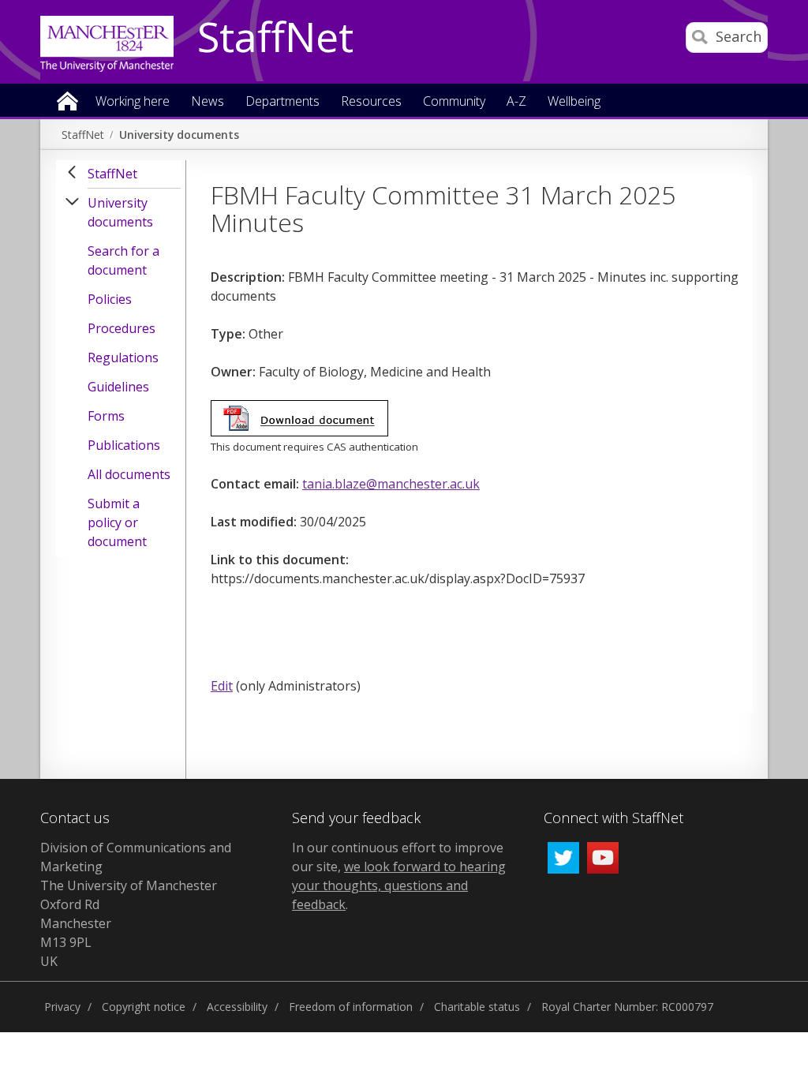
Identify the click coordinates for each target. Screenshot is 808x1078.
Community (454, 102)
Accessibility (237, 1006)
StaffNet (275, 38)
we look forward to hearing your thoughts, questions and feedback (399, 885)
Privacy (62, 1006)
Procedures (121, 328)
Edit (222, 685)
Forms (106, 416)
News (207, 102)
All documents (129, 474)
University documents (179, 134)
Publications (124, 445)
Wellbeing (574, 102)
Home (67, 99)
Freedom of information (351, 1006)
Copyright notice (143, 1006)
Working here (132, 102)
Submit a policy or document (117, 522)
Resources (371, 102)
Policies (110, 299)
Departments (282, 102)
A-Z (516, 102)
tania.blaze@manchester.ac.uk (391, 483)
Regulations (123, 357)
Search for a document (123, 260)
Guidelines (118, 386)
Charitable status (477, 1006)
